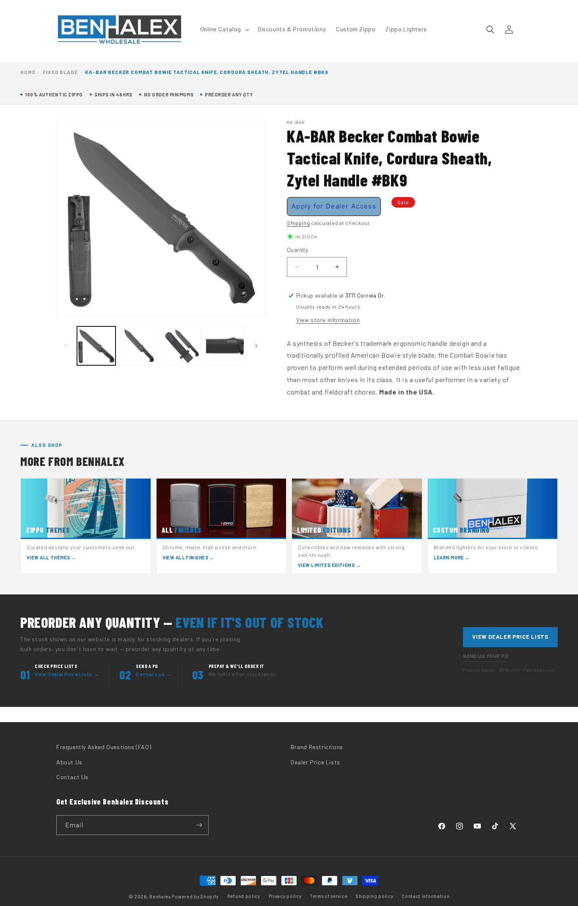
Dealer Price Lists (315, 762)
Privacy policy (285, 896)
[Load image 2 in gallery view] (139, 345)
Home (27, 72)
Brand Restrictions (317, 746)
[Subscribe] (199, 825)
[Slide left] (65, 346)
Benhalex (160, 896)
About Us (69, 762)
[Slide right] (256, 346)
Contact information (425, 896)
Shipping (298, 222)
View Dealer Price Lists (510, 636)
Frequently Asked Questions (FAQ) (103, 746)
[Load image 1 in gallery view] (96, 345)
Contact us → (153, 674)
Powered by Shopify (195, 896)
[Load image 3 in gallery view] (182, 345)
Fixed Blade (60, 72)
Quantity (297, 249)
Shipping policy (375, 896)
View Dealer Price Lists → (67, 674)
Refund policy (243, 896)
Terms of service (328, 896)
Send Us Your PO (485, 656)
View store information (328, 319)
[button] (224, 29)
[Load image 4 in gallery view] (225, 345)
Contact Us (72, 776)
